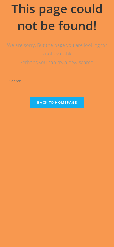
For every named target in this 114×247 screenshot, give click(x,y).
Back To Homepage (57, 102)
